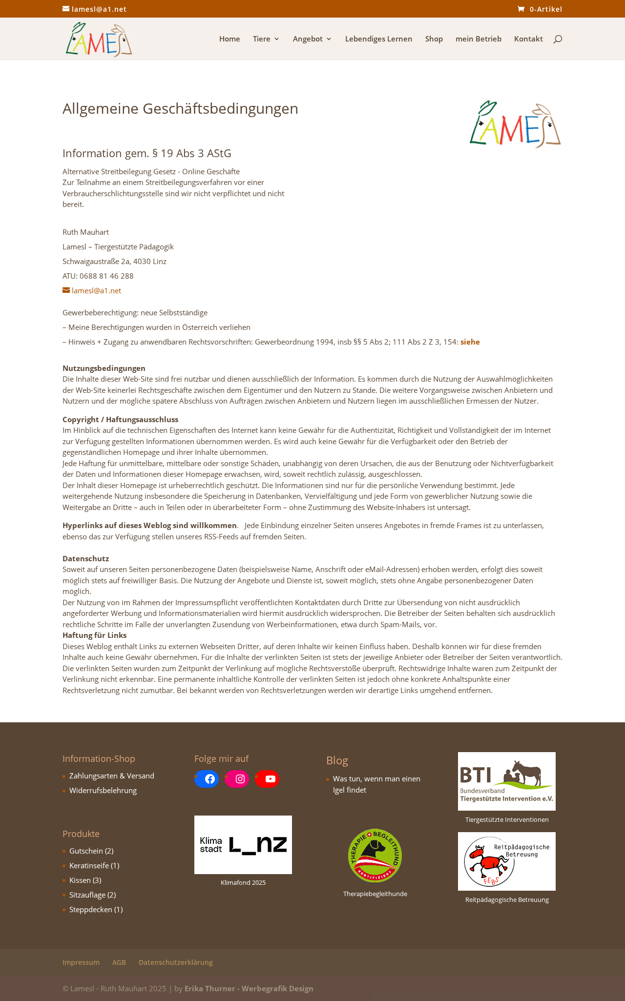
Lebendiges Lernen (379, 39)
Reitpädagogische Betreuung (507, 899)
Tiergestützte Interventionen (507, 819)
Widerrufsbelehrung (103, 790)
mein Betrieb (478, 39)
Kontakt (528, 39)
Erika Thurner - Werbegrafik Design (249, 988)
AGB (119, 962)
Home (229, 39)
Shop (434, 39)
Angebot (308, 39)
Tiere (262, 39)
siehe (469, 342)
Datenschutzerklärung (176, 962)
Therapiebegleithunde (375, 893)
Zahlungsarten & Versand (111, 775)
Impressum (81, 962)
